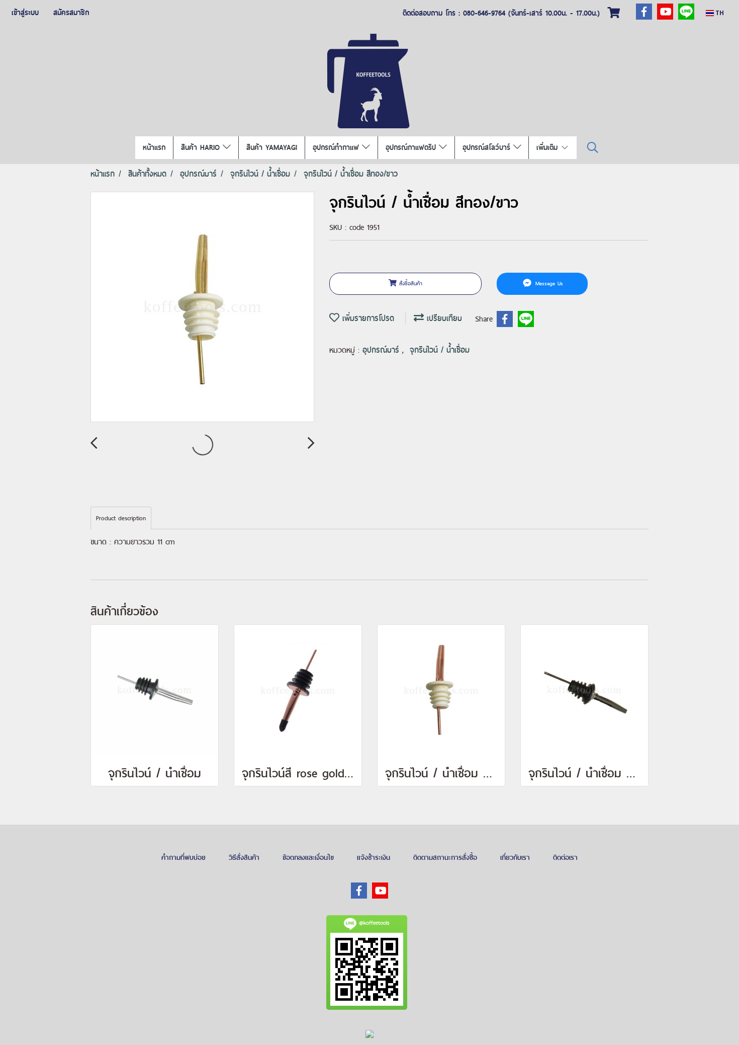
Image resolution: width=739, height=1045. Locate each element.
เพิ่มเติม (548, 147)
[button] (593, 147)
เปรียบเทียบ (443, 318)
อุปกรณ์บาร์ (382, 350)
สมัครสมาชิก (71, 12)
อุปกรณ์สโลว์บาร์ (488, 147)
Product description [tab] (121, 518)
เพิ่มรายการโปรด (366, 318)
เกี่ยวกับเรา (515, 857)
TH (719, 13)
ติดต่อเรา (565, 857)
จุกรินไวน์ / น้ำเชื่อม (440, 350)
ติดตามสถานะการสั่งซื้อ (445, 857)
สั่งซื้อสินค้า (409, 283)
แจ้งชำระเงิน (373, 857)
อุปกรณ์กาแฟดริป (412, 147)
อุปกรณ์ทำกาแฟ (337, 147)
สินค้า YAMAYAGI (271, 147)
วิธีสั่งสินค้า (244, 857)
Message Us (548, 283)
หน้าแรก (154, 147)
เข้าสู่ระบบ (25, 12)
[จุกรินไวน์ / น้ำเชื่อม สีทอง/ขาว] (202, 307)
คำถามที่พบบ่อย (183, 857)
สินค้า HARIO (202, 147)
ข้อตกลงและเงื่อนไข (308, 857)
